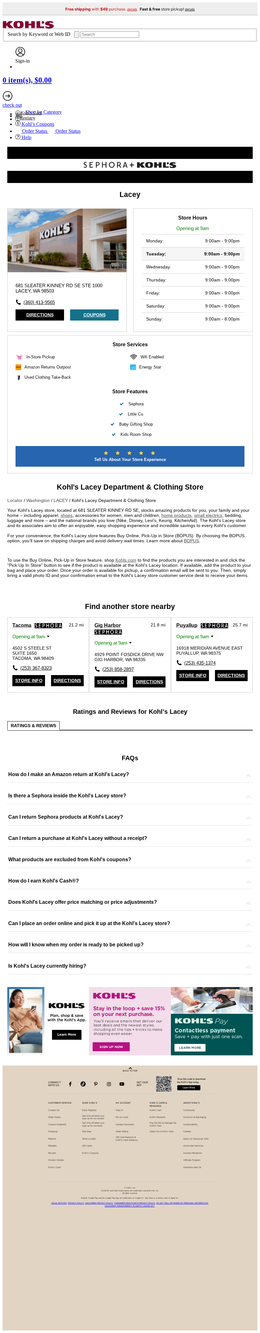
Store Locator (89, 1139)
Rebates (52, 1146)
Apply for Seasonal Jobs (196, 1139)
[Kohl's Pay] (212, 1021)
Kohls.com (125, 560)
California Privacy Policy (99, 1203)
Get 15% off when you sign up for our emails (93, 1117)
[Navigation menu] (3, 19)
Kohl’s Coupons (90, 1153)
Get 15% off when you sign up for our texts (93, 1124)
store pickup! (167, 9)
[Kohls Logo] (29, 27)
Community (189, 1110)
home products (176, 515)
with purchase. (101, 9)
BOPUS (191, 540)
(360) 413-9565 (39, 302)
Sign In (119, 1110)
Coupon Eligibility (57, 1124)
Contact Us (54, 1110)
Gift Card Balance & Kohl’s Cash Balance (127, 1138)
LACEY (61, 500)
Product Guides (56, 1160)
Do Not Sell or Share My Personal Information (182, 1203)
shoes (67, 515)
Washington (38, 500)
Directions (40, 314)
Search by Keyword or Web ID (40, 34)
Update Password (125, 1124)
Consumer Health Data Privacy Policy (134, 1203)
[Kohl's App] (48, 1021)
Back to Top (130, 1071)
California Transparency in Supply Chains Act (129, 1206)
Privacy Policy (76, 1203)
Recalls (52, 1153)
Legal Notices (59, 1203)
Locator (15, 500)
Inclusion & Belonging (194, 1117)
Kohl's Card (155, 1110)
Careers (187, 1131)
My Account (122, 1117)
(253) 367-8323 (34, 668)
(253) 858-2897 (116, 669)
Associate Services (193, 1146)
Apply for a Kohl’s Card (161, 1131)
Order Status (54, 1117)
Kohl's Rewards (158, 1117)
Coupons (94, 314)
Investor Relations (192, 1153)
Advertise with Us (192, 1167)
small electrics (208, 515)
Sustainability (190, 1124)
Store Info (28, 680)
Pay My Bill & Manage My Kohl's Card (163, 1124)
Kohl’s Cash (54, 1167)
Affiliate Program (191, 1160)
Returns (52, 1139)
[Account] (20, 55)
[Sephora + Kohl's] (130, 181)
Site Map (86, 1131)
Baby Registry (89, 1110)
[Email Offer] (130, 1021)
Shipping (52, 1131)
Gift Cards (87, 1146)
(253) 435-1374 (198, 663)
